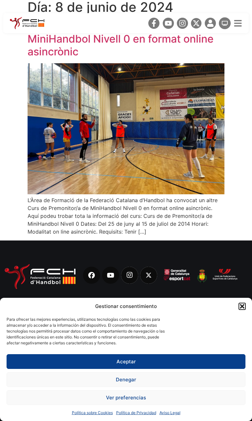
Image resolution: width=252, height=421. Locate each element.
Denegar (126, 379)
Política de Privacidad (136, 412)
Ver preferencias (126, 397)
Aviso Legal (169, 412)
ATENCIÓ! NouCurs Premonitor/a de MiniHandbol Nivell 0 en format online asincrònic (121, 39)
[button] (242, 306)
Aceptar (126, 361)
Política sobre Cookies (92, 412)
